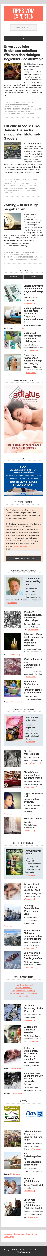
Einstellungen (9, 1236)
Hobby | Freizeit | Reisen (19, 104)
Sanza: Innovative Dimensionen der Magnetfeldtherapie (33, 290)
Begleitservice (29, 107)
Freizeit (7, 259)
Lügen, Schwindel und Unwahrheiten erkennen (33, 797)
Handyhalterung (10, 188)
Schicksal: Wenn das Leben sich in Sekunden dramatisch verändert (33, 640)
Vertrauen (21, 113)
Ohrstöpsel (37, 190)
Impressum (8, 1234)
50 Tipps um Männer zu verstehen (30, 1029)
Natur (12, 259)
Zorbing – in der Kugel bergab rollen (22, 206)
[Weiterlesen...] (29, 303)
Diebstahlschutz (10, 186)
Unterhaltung (26, 255)
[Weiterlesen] (12, 602)
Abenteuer (18, 257)
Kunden (39, 109)
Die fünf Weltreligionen (31, 752)
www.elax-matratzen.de (23, 987)
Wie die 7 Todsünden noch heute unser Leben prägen (33, 616)
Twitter (33, 277)
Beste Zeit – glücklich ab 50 (32, 1180)
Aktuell (17, 102)
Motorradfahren (10, 190)
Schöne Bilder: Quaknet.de (23, 985)
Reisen (12, 255)
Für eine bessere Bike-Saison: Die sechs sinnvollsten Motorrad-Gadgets (22, 132)
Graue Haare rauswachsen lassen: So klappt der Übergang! (33, 359)
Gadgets (36, 186)
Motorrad (30, 188)
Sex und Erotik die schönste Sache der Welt (32, 887)
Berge (25, 257)
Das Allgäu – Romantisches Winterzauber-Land (31, 909)
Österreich (20, 259)
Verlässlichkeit (10, 113)
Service (28, 111)
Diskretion (8, 109)
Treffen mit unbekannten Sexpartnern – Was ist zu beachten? (31, 1053)
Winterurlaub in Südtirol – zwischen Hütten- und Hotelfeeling (33, 934)
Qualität (21, 111)
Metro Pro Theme (21, 1250)
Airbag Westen (25, 183)
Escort (32, 109)
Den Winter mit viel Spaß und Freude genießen (33, 955)
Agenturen (18, 107)
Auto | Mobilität (26, 179)
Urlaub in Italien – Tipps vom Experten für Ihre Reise (33, 1135)
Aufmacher (25, 252)
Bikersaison (36, 183)
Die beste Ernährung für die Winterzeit (33, 1008)
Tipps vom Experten (23, 13)
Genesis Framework (36, 1250)
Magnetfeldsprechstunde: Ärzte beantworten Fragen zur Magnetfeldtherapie (33, 314)
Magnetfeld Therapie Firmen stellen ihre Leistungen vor (32, 337)
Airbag (16, 183)
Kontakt (34, 1234)
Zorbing (34, 259)
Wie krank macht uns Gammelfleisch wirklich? (33, 663)
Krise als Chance (33, 818)
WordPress (21, 1252)
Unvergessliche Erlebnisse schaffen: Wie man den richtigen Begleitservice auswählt (23, 52)
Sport (17, 255)
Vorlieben (30, 113)
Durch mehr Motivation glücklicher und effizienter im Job (33, 1204)
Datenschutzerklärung (21, 546)
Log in (28, 1252)
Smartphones (9, 192)
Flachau (39, 257)
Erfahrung (17, 109)
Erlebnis (25, 109)
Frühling (28, 186)
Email (8, 549)
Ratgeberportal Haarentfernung (23, 990)
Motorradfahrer (25, 190)
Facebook (13, 277)
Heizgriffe (22, 188)
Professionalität (10, 111)
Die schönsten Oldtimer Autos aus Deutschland (33, 774)
